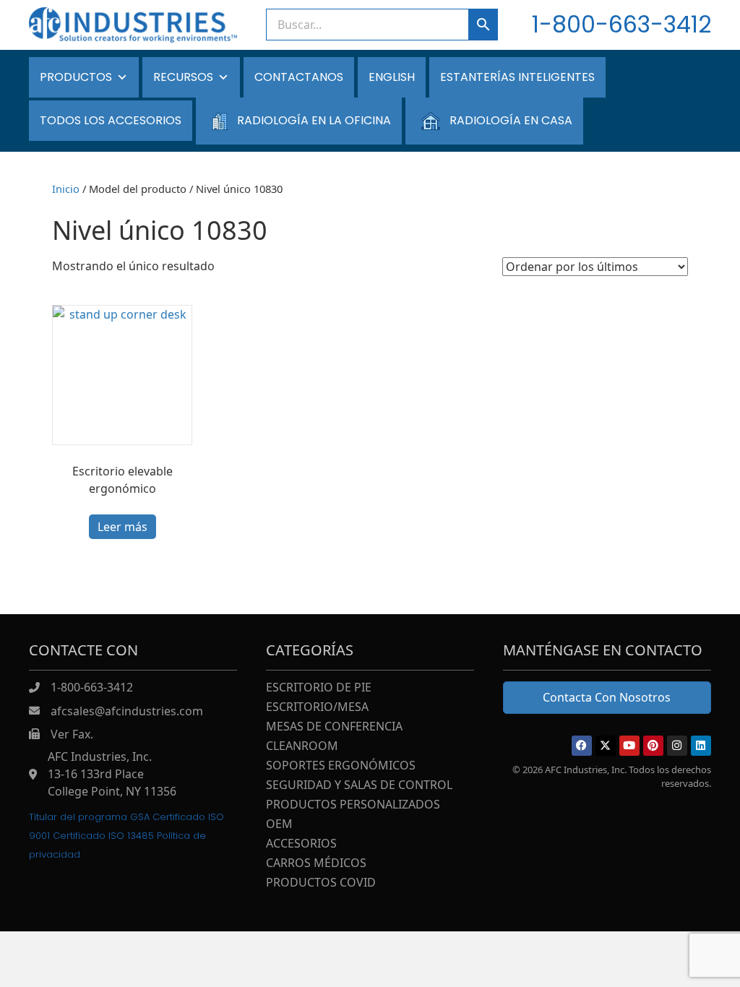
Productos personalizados (353, 805)
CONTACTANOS (298, 77)
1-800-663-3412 (621, 24)
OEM (279, 825)
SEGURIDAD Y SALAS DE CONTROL (359, 786)
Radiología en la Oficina (314, 120)
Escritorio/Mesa (317, 708)
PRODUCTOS (76, 77)
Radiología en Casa (510, 120)
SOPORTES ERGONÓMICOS (341, 766)
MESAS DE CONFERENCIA (334, 727)
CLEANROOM (302, 747)
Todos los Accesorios (110, 120)
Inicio (65, 188)
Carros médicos (316, 864)
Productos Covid (321, 883)
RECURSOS (183, 77)
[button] (582, 746)
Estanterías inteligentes (517, 77)
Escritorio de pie (318, 688)
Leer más (122, 527)
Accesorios (301, 844)
